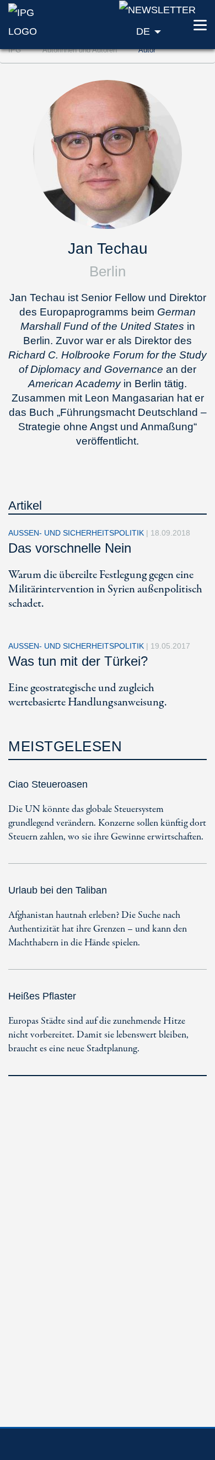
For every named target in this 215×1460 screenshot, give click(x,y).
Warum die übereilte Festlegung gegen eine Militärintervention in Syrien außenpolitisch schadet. (105, 589)
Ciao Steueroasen (48, 784)
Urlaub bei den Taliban (57, 890)
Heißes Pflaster (42, 996)
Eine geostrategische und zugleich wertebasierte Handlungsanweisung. (87, 695)
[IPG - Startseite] (35, 20)
